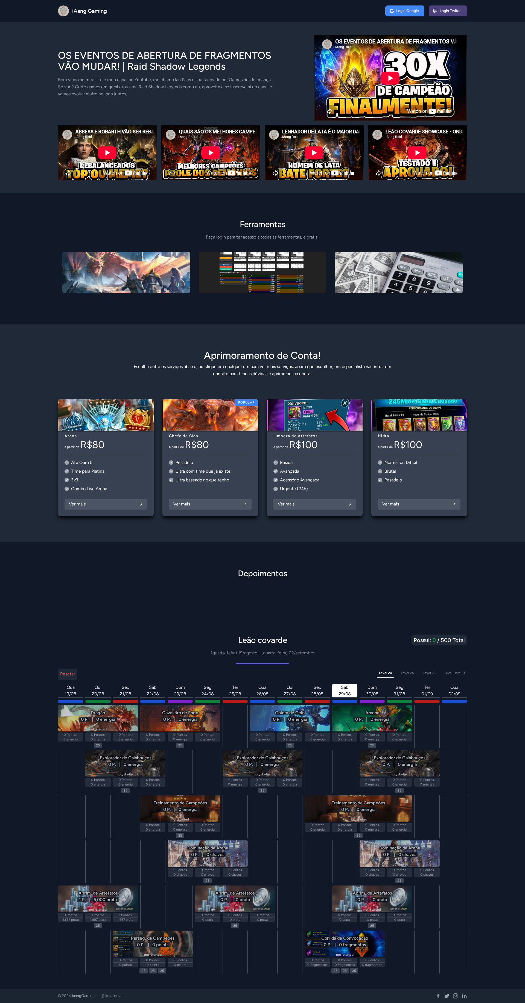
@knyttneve (111, 995)
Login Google (407, 10)
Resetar (67, 673)
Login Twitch (451, 10)
